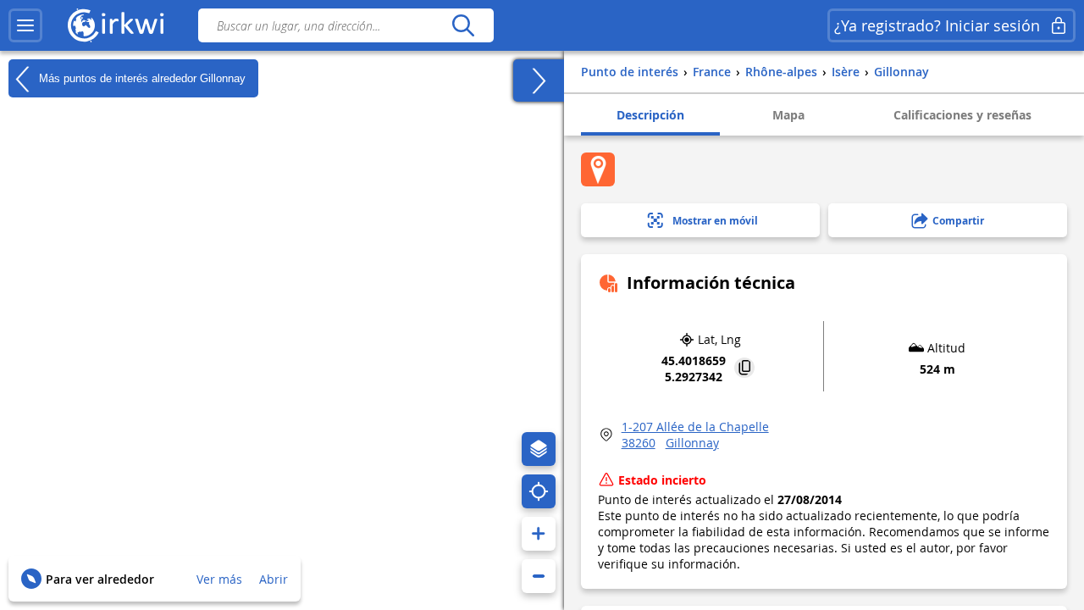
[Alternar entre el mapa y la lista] (538, 80)
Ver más (219, 579)
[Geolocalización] (539, 491)
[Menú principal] (25, 25)
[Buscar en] (463, 25)
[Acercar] (539, 534)
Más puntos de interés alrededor (141, 77)
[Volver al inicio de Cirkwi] (116, 25)
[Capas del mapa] (539, 449)
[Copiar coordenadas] (744, 369)
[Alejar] (539, 576)
